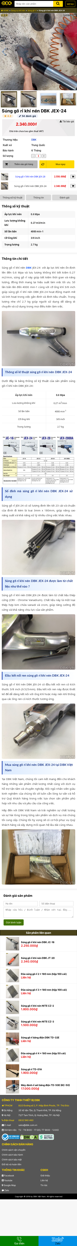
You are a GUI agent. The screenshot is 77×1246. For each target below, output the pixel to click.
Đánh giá (64, 197)
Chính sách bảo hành (12, 1154)
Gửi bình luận (13, 922)
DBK (33, 139)
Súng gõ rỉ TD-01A (31, 1069)
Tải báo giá (68, 121)
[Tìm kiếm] (58, 3)
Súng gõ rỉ (32, 10)
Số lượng (8, 155)
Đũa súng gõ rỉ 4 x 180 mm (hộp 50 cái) (43, 1053)
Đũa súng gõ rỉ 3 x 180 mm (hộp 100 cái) (44, 989)
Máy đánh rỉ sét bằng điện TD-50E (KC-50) (45, 1085)
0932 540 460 (25, 1120)
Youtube (8, 1180)
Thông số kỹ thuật (12, 197)
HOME (6, 10)
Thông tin (38, 197)
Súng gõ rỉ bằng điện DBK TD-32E (40, 1037)
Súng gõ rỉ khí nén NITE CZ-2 (37, 1005)
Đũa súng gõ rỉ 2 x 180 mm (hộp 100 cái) (44, 974)
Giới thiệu (45, 1175)
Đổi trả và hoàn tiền (11, 1164)
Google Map (9, 1185)
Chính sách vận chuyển (13, 1149)
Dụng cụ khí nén (18, 10)
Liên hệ (44, 1180)
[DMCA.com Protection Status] (29, 1136)
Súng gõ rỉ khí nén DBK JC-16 (37, 942)
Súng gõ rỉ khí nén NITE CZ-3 (37, 1021)
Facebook (9, 1175)
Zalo (6, 1190)
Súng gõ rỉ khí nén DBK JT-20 (38, 958)
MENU (70, 4)
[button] (72, 52)
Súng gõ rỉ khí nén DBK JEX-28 (30, 176)
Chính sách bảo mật (12, 1159)
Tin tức (43, 1185)
